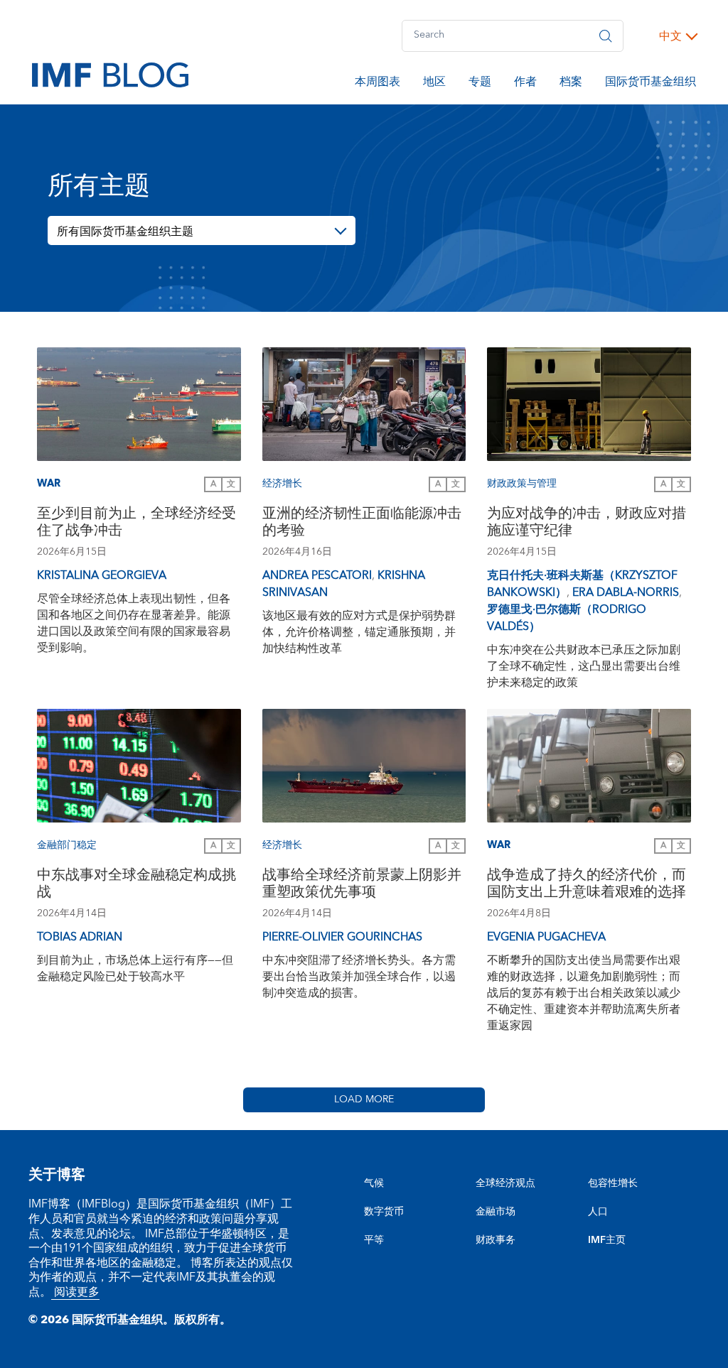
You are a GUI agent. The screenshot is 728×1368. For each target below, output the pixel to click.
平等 (374, 1240)
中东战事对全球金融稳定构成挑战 (136, 885)
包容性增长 (613, 1183)
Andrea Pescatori (317, 575)
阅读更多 (75, 1292)
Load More (364, 1099)
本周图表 (377, 84)
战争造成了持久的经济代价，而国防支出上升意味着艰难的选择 (586, 885)
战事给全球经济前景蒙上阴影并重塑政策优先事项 (361, 885)
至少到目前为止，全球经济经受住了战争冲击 (136, 524)
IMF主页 (607, 1240)
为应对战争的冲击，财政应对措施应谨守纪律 (586, 524)
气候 (374, 1183)
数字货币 (384, 1212)
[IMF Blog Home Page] (110, 74)
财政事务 (495, 1240)
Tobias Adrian (79, 937)
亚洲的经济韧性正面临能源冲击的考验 (361, 524)
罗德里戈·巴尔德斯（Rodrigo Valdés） (566, 617)
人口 (598, 1212)
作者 (525, 84)
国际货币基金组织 (650, 84)
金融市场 (495, 1212)
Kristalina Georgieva (101, 575)
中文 (670, 36)
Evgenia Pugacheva (546, 937)
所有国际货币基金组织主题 (125, 231)
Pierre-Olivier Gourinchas (342, 937)
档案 (571, 84)
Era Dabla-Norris (625, 592)
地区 (434, 84)
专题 (480, 84)
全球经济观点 (505, 1183)
